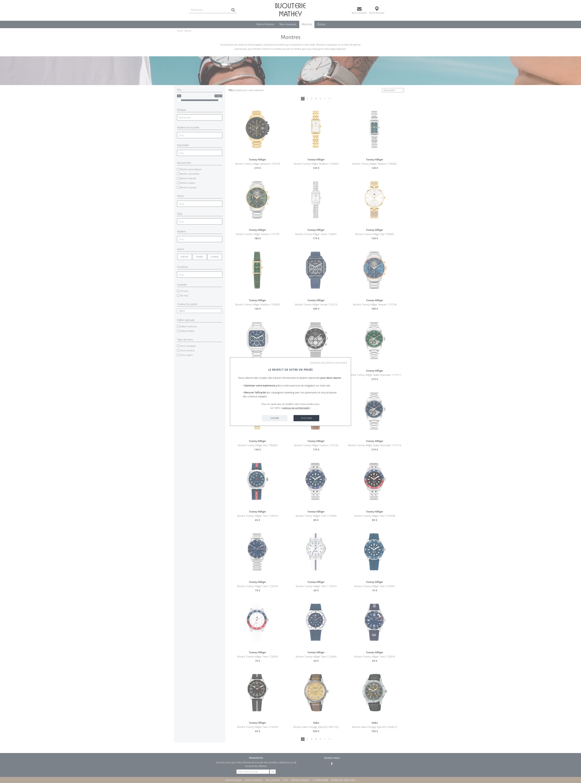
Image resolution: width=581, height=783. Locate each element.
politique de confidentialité (296, 407)
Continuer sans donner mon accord (328, 362)
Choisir (275, 418)
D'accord (306, 418)
